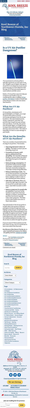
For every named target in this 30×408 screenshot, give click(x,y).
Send (21, 405)
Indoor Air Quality (13, 240)
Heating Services (18, 325)
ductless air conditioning (11, 311)
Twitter (15, 375)
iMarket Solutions (9, 395)
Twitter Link (5, 236)
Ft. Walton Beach (9, 315)
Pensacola (13, 336)
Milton (17, 332)
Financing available (9, 378)
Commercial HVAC (9, 310)
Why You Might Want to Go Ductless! (21, 38)
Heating (14, 322)
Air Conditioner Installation (12, 292)
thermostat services (10, 339)
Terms (4, 406)
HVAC (5, 331)
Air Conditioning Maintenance (12, 298)
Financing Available (15, 15)
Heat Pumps (18, 329)
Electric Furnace (8, 313)
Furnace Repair (19, 315)
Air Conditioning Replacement (12, 303)
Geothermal (7, 318)
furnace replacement (10, 317)
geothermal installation (11, 320)
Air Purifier (7, 306)
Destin (17, 310)
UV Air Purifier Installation (11, 341)
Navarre (22, 332)
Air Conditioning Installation (12, 296)
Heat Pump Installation (10, 327)
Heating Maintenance (10, 324)
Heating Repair (8, 325)
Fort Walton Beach (19, 313)
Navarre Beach (8, 334)
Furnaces (19, 317)
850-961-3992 (23, 1)
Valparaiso (7, 343)
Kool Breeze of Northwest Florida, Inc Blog (14, 256)
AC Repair (7, 291)
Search (18, 267)
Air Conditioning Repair (10, 299)
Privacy (2, 406)
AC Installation (8, 289)
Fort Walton (14, 237)
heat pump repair (9, 329)
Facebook (19, 375)
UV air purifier (20, 237)
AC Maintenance (18, 289)
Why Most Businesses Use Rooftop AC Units (9, 38)
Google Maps (11, 375)
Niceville (6, 336)
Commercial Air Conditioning (12, 308)
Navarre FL (16, 334)
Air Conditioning (9, 294)
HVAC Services (12, 331)
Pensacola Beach (9, 337)
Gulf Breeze (7, 322)
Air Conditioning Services (11, 305)
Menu (4, 1)
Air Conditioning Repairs (11, 301)
